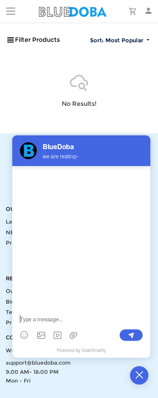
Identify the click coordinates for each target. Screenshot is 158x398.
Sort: (116, 40)
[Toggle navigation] (10, 11)
